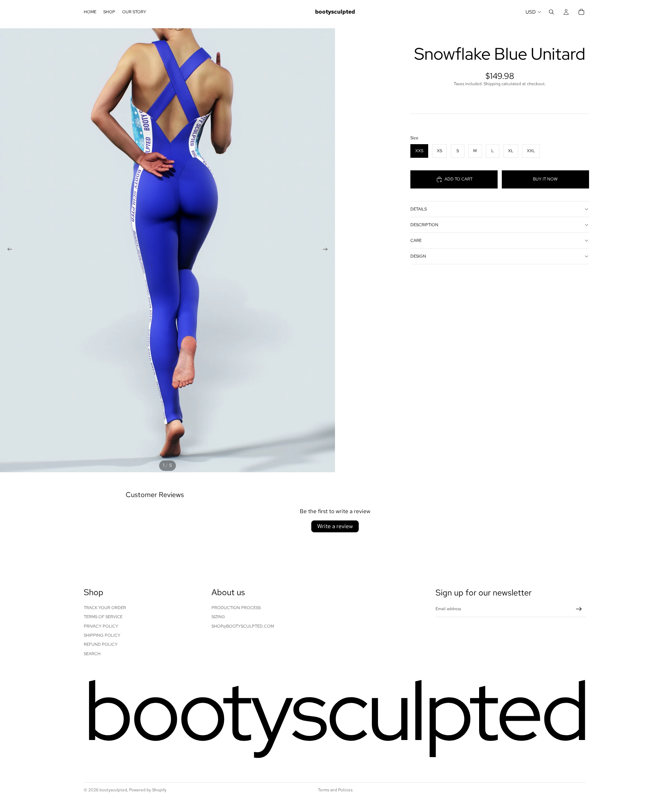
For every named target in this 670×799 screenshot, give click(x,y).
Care (416, 240)
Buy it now (545, 179)
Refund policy (101, 644)
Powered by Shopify (147, 790)
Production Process (236, 608)
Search (92, 654)
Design (418, 256)
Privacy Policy (101, 626)
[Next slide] (327, 250)
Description (424, 224)
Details (418, 209)
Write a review (335, 526)
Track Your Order (105, 608)
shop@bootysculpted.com (242, 626)
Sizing (218, 617)
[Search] (551, 12)
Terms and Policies (335, 790)
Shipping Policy (102, 635)
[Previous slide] (7, 250)
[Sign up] (579, 609)
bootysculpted (113, 790)
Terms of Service (103, 617)
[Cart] (581, 12)
